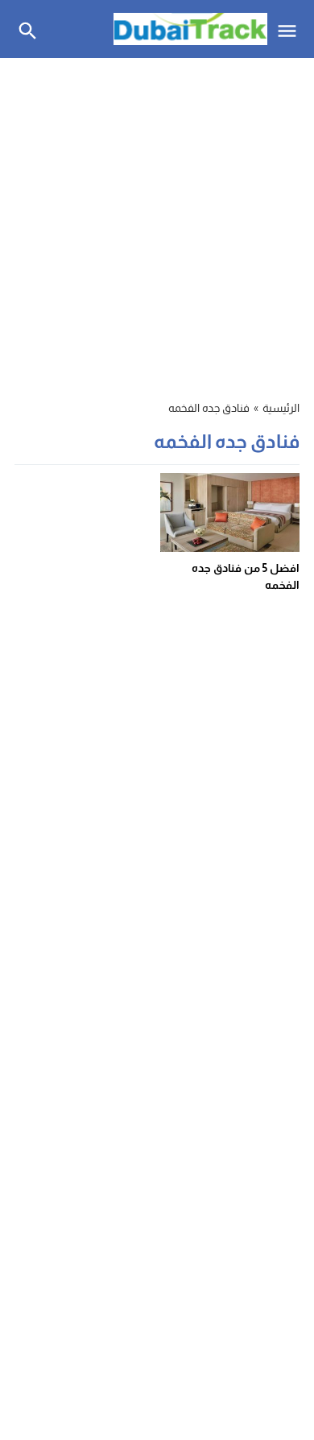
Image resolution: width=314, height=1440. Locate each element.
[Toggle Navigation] (291, 29)
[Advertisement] (157, 219)
